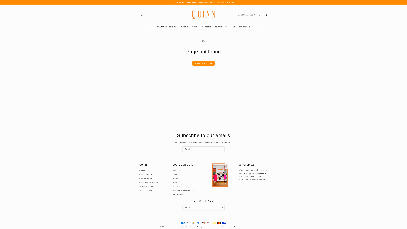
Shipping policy (227, 227)
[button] (141, 14)
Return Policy (178, 186)
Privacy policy (201, 227)
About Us (142, 170)
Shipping (176, 182)
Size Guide (177, 178)
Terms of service (214, 227)
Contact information (240, 227)
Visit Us (175, 174)
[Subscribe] (221, 149)
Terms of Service (145, 190)
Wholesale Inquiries (146, 186)
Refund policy (190, 227)
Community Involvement (148, 182)
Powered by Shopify (177, 227)
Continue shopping (203, 63)
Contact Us (177, 170)
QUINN (167, 227)
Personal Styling (145, 178)
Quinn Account (178, 194)
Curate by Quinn (145, 174)
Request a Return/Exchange (183, 190)
